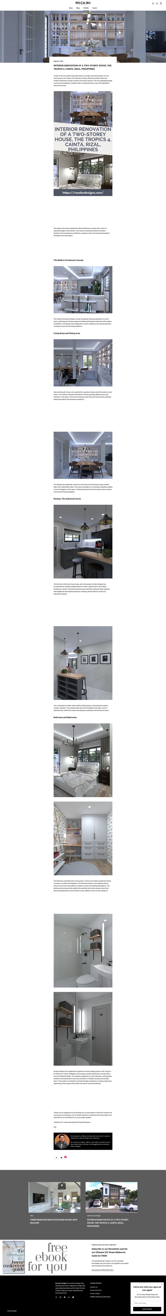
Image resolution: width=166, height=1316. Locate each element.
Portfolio (86, 8)
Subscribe (147, 1309)
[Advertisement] (83, 212)
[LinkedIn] (73, 1297)
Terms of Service (96, 1290)
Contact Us (93, 1287)
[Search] (157, 3)
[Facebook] (56, 1297)
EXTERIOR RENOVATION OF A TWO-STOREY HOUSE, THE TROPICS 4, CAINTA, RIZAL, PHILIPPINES (107, 1222)
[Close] (162, 1284)
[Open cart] (161, 3)
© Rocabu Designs (12, 1311)
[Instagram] (60, 1297)
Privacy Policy (95, 1293)
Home (71, 8)
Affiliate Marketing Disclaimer (100, 1297)
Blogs (78, 8)
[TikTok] (69, 1297)
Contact (94, 8)
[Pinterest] (64, 1297)
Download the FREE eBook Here (102, 1270)
